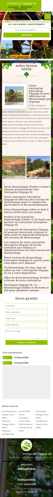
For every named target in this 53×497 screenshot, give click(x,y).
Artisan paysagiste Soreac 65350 (24, 417)
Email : (26, 483)
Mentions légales (26, 492)
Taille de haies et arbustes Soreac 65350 (26, 427)
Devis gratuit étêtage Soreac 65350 (42, 414)
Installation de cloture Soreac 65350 (42, 424)
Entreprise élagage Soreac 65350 (8, 424)
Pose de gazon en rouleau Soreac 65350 (9, 414)
